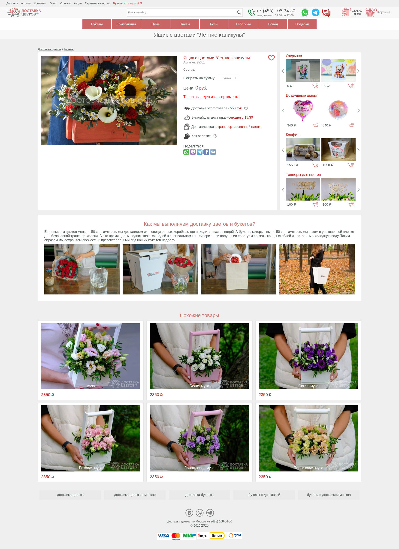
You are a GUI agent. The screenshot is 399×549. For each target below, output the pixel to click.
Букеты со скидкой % (127, 3)
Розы (214, 24)
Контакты (40, 3)
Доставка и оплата (18, 3)
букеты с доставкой (264, 495)
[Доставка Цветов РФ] (23, 12)
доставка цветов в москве (135, 495)
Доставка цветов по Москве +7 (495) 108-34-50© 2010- (199, 523)
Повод (273, 24)
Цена (155, 24)
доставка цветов (70, 495)
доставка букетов (199, 495)
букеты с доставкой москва (329, 495)
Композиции (126, 24)
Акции (78, 3)
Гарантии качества (97, 3)
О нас (53, 3)
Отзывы (65, 3)
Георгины (243, 24)
